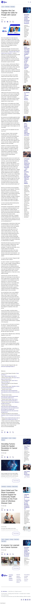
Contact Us (25, 580)
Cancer (3, 6)
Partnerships (12, 6)
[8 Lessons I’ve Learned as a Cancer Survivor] (27, 87)
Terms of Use (26, 579)
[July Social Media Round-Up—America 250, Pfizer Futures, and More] (27, 466)
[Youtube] (30, 600)
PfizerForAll (18, 574)
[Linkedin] (7, 22)
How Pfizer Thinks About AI (27, 447)
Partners (11, 580)
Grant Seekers (18, 579)
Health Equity (7, 6)
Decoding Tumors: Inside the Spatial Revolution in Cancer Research (27, 19)
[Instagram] (28, 600)
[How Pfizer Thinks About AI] (27, 441)
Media (10, 576)
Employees (7, 539)
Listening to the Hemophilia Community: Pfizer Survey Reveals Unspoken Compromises (26, 502)
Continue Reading (16, 480)
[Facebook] (5, 22)
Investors (11, 575)
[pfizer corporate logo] (4, 2)
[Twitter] (2, 22)
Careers (10, 578)
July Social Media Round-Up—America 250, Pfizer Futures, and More (27, 476)
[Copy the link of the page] (13, 22)
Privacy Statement (27, 574)
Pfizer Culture (4, 541)
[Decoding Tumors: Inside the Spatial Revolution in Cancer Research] (27, 542)
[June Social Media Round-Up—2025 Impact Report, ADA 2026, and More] (27, 118)
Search (28, 2)
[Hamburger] (30, 2)
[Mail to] (10, 22)
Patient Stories (16, 539)
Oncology (11, 539)
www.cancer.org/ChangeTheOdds (7, 366)
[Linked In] (25, 600)
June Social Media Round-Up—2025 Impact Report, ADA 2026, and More (27, 129)
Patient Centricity (14, 486)
